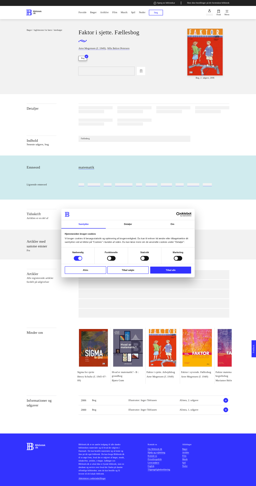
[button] (154, 400)
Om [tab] (172, 224)
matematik (86, 167)
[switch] (111, 258)
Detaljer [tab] (128, 224)
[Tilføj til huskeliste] (141, 71)
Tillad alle (171, 270)
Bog (82, 58)
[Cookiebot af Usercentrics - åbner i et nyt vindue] (178, 214)
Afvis (85, 270)
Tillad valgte (128, 270)
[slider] (205, 54)
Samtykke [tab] (84, 224)
